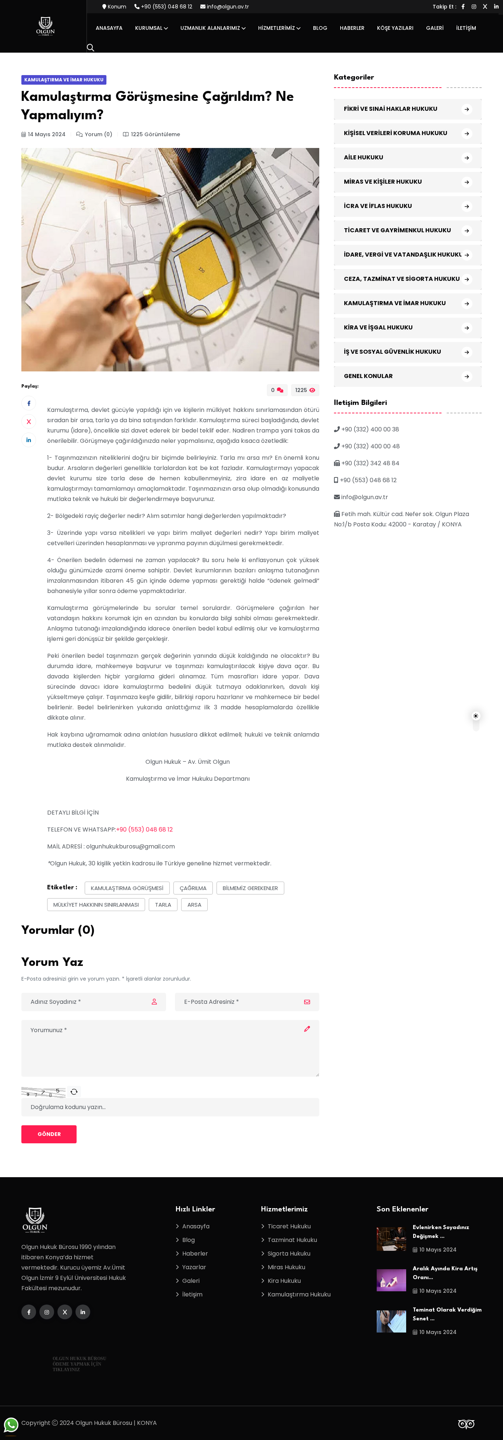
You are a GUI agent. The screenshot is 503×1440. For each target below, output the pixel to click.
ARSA (194, 904)
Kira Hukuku (284, 1281)
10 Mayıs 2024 (438, 1249)
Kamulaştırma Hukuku (299, 1294)
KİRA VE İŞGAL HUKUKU (378, 327)
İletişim (466, 28)
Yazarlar (194, 1267)
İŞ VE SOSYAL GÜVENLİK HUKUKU (392, 351)
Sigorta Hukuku (289, 1253)
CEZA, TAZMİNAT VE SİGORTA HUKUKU (402, 279)
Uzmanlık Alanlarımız (210, 28)
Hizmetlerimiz (276, 28)
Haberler (352, 28)
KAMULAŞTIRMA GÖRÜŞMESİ (127, 888)
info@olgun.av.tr (227, 6)
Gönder (49, 1134)
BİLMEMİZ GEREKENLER (250, 888)
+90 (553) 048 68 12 (166, 6)
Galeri (435, 28)
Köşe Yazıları (395, 28)
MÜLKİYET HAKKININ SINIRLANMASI (96, 904)
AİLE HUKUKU (363, 157)
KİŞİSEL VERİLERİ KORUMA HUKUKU (395, 133)
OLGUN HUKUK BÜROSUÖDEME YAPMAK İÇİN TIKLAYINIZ (79, 1364)
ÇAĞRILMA (193, 888)
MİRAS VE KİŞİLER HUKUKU (383, 181)
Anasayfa (109, 28)
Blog (320, 28)
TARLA (163, 904)
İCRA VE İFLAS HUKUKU (378, 206)
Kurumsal (148, 28)
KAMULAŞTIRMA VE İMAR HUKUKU (63, 80)
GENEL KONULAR (368, 376)
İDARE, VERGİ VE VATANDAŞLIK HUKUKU (403, 254)
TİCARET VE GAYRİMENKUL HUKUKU (397, 230)
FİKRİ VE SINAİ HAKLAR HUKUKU (390, 109)
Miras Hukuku (286, 1267)
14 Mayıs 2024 (47, 134)
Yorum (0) (98, 134)
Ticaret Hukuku (289, 1226)
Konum (116, 6)
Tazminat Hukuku (292, 1240)
